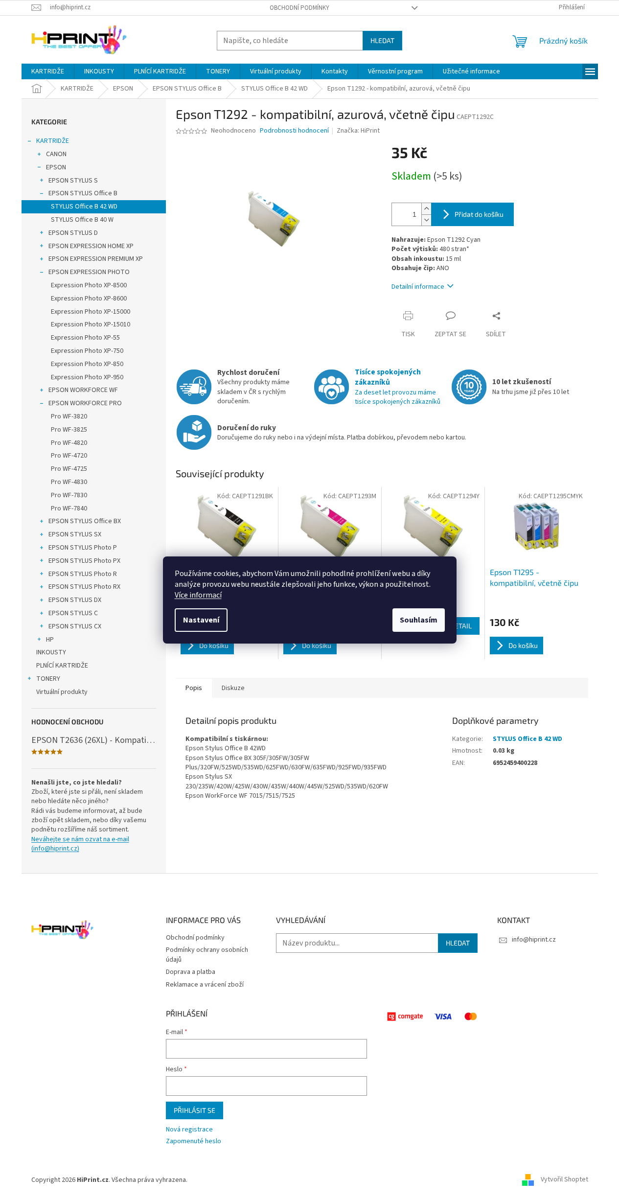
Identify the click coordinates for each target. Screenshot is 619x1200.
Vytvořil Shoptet (564, 1180)
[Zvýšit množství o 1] (426, 208)
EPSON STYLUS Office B (82, 193)
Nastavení (201, 620)
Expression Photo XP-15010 (90, 324)
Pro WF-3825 (69, 430)
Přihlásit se (194, 1110)
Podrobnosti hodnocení (294, 131)
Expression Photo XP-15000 (90, 312)
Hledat (382, 40)
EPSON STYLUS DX (74, 600)
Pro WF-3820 (69, 416)
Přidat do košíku (479, 214)
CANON (56, 154)
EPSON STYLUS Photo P (82, 548)
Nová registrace (189, 1129)
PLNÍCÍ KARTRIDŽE (62, 665)
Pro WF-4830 (69, 482)
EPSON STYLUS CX (74, 626)
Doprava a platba (190, 972)
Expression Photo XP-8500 (89, 285)
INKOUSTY (51, 652)
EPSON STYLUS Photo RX (84, 587)
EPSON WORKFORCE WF (83, 390)
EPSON (56, 167)
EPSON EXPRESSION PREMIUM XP (95, 259)
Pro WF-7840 (69, 508)
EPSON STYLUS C (73, 613)
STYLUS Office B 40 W (82, 220)
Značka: (358, 131)
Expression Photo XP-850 (87, 364)
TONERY (48, 679)
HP (50, 640)
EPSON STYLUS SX (74, 534)
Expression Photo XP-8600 (89, 298)
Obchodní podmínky (299, 7)
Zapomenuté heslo (193, 1141)
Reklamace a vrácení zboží (205, 985)
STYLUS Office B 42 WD (84, 206)
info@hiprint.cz (534, 940)
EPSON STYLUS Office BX (84, 521)
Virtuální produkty (62, 692)
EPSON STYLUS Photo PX (84, 561)
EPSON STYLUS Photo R (82, 574)
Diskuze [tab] (233, 688)
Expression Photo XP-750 (87, 351)
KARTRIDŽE (52, 141)
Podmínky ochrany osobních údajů (207, 954)
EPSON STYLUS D (73, 233)
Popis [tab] (193, 688)
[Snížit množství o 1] (426, 220)
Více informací (198, 595)
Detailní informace (417, 287)
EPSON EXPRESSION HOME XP (91, 246)
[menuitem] (48, 71)
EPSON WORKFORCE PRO (85, 403)
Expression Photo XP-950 (87, 377)
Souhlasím (418, 620)
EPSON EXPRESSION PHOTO (89, 272)
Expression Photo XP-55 (85, 338)
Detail (461, 626)
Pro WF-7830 (69, 495)
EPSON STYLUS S (73, 180)
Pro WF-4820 (69, 443)
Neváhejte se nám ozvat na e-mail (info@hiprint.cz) (80, 844)
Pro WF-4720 (69, 456)
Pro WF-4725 (69, 469)
